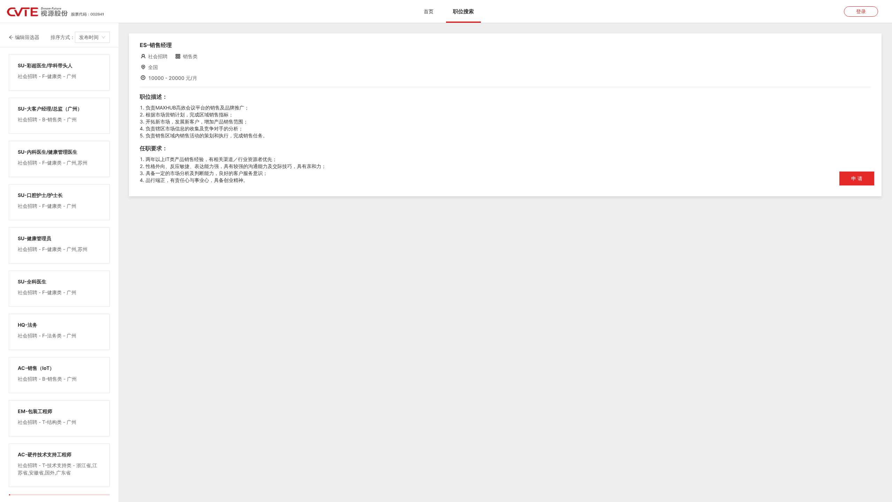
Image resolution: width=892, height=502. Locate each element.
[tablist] (446, 11)
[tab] (428, 11)
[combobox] (92, 37)
